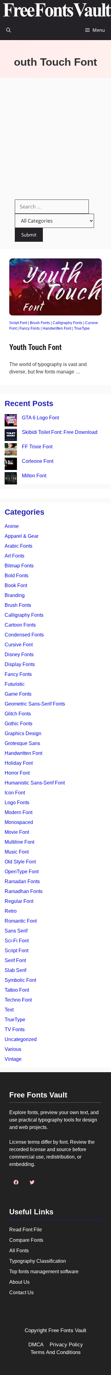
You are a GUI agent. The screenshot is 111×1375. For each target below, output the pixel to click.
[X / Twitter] (32, 1182)
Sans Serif (16, 930)
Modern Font (18, 812)
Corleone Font (37, 461)
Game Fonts (18, 694)
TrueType (82, 328)
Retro (11, 911)
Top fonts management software (44, 1271)
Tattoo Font (17, 990)
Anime (12, 526)
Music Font (17, 851)
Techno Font (18, 999)
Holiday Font (19, 763)
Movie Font (17, 832)
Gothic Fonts (18, 723)
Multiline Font (19, 842)
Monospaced (19, 822)
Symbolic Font (20, 980)
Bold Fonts (16, 575)
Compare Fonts (26, 1240)
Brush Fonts (40, 323)
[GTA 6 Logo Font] (11, 421)
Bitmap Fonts (19, 565)
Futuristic (15, 684)
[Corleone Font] (11, 465)
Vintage (13, 1059)
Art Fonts (14, 555)
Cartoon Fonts (20, 625)
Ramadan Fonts (22, 881)
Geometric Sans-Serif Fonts (35, 703)
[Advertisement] (55, 136)
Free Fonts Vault (67, 1330)
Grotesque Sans (22, 743)
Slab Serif (15, 970)
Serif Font (15, 960)
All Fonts (19, 1250)
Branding (15, 595)
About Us (19, 1282)
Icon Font (15, 792)
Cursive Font (19, 644)
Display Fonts (20, 664)
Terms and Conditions (56, 1352)
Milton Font (34, 475)
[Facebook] (16, 1182)
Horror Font (17, 773)
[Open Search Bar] (8, 30)
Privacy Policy (66, 1345)
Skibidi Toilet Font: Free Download (59, 432)
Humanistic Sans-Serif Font (35, 782)
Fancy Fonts (29, 328)
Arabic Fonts (18, 546)
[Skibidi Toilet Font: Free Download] (11, 436)
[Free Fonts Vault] (57, 10)
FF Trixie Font (37, 446)
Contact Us (21, 1292)
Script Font (18, 323)
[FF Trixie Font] (11, 450)
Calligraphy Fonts (67, 323)
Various (13, 1049)
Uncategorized (21, 1039)
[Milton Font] (11, 479)
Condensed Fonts (24, 634)
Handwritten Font (57, 328)
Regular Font (19, 901)
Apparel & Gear (22, 536)
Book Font (16, 585)
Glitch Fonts (18, 713)
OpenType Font (22, 871)
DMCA (35, 1345)
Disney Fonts (19, 654)
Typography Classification (37, 1261)
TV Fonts (15, 1029)
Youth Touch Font (35, 347)
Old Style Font (20, 861)
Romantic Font (21, 921)
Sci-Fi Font (17, 940)
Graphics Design (23, 733)
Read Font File (25, 1229)
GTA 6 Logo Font (40, 417)
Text (9, 1009)
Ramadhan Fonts (24, 891)
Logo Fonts (17, 802)
